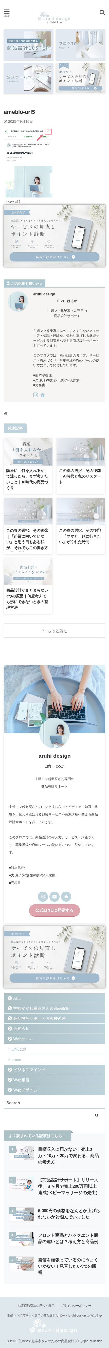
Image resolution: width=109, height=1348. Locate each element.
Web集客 (21, 1080)
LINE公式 (19, 1049)
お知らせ (21, 1028)
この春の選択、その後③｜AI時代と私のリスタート (80, 476)
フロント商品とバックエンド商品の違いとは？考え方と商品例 (68, 1238)
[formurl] (54, 897)
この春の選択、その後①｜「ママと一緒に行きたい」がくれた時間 (80, 535)
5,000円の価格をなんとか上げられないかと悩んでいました (69, 1213)
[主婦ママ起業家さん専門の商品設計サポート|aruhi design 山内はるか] (55, 19)
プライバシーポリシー (76, 1305)
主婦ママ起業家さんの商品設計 (41, 1008)
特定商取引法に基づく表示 (36, 1305)
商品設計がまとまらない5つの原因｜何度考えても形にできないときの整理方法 (27, 598)
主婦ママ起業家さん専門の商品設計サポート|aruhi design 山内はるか (54, 1315)
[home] (43, 395)
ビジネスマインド (29, 1069)
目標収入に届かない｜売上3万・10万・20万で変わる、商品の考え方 (68, 1155)
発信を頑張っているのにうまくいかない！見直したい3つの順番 (68, 1265)
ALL (17, 998)
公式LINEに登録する (54, 910)
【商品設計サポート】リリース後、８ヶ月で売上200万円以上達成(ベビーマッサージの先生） (69, 1186)
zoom (16, 1059)
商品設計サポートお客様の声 (39, 1018)
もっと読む (57, 630)
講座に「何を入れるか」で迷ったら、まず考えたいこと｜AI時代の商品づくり (27, 479)
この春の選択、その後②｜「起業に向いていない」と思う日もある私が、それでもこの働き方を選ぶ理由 (27, 541)
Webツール (23, 1038)
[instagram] (36, 395)
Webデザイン (25, 1090)
